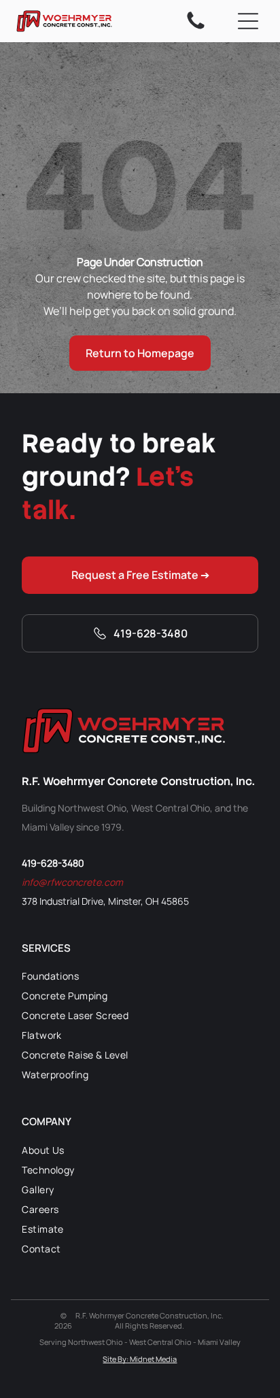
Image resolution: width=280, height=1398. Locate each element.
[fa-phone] (196, 28)
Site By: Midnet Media (140, 1359)
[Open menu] (248, 21)
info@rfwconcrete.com (72, 882)
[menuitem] (140, 976)
